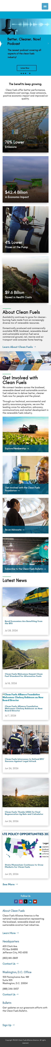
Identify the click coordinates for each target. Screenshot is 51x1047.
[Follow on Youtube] (35, 901)
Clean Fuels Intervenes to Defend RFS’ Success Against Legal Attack (24, 760)
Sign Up (7, 1025)
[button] (25, 43)
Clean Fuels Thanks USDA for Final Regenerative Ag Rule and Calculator (24, 813)
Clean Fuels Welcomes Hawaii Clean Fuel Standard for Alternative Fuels (24, 675)
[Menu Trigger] (45, 6)
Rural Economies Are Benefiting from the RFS (23, 622)
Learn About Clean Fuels (18, 347)
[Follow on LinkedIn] (30, 901)
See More (9, 884)
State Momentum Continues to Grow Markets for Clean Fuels (24, 865)
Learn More (9, 933)
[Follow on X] (25, 901)
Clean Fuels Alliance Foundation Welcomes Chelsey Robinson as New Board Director (23, 708)
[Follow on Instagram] (21, 901)
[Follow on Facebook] (16, 901)
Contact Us (9, 963)
